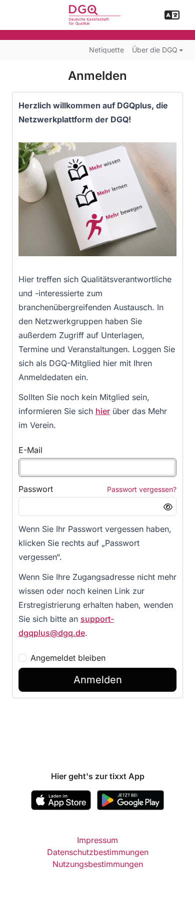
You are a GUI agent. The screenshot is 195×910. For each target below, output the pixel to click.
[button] (172, 15)
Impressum (97, 840)
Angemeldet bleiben (68, 658)
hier (103, 411)
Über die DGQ (155, 49)
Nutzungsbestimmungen (97, 864)
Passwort (35, 489)
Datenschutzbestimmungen (97, 852)
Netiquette (106, 49)
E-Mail (30, 450)
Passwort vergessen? (141, 489)
